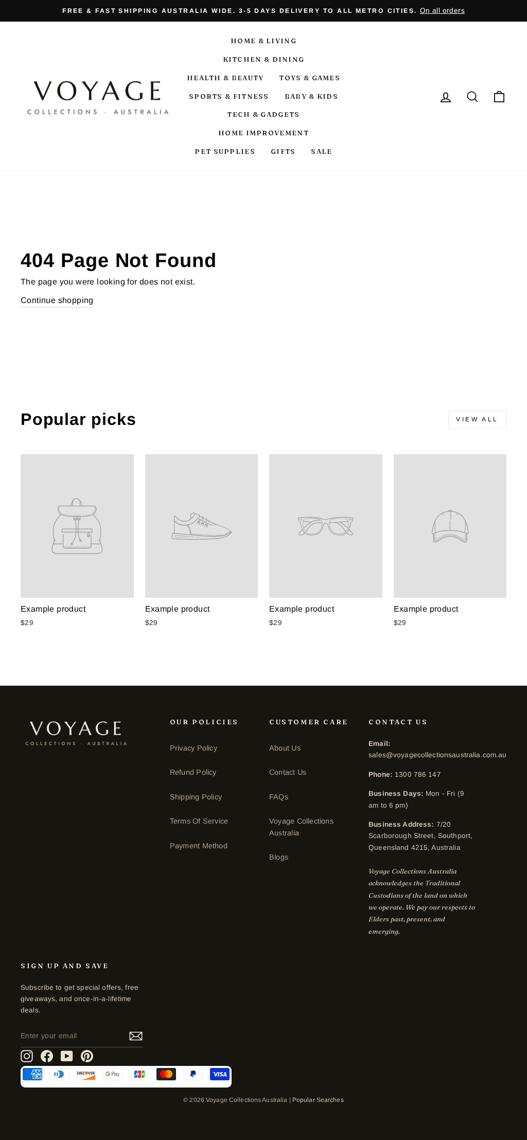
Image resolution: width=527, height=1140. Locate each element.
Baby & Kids (311, 96)
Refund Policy (193, 772)
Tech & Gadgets (263, 114)
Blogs (278, 857)
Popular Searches (318, 1099)
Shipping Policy (196, 797)
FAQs (278, 797)
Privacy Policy (193, 748)
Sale (321, 151)
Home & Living (263, 41)
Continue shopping (57, 300)
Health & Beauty (225, 78)
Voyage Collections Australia (301, 826)
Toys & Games (309, 78)
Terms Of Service (199, 821)
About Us (285, 748)
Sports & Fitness (229, 96)
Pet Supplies (225, 151)
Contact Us (287, 772)
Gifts (283, 151)
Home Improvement (263, 133)
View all (477, 419)
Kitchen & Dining (264, 59)
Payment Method (198, 846)
